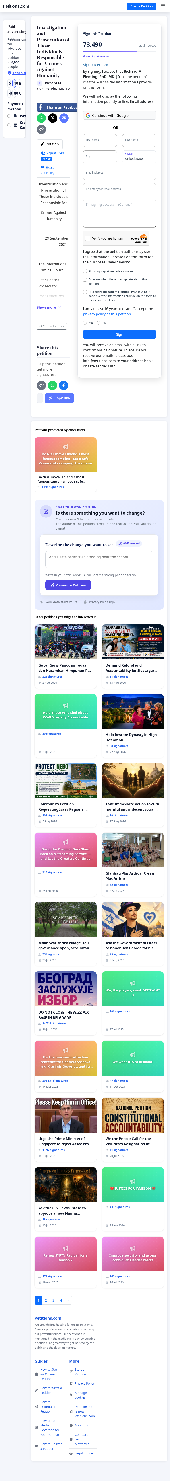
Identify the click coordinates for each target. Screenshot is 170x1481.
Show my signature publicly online (110, 271)
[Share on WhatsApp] (41, 118)
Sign (119, 334)
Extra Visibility (47, 170)
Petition (52, 144)
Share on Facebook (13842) (70, 107)
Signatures (53, 156)
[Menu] (162, 6)
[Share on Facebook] (63, 385)
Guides (41, 1361)
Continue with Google (110, 115)
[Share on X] (52, 118)
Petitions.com (16, 6)
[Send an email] (64, 118)
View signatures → (96, 56)
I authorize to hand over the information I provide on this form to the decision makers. (122, 296)
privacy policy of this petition (107, 314)
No (105, 322)
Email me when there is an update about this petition (117, 281)
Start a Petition (141, 6)
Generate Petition (71, 585)
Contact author (54, 326)
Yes (91, 322)
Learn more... (24, 72)
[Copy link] (41, 129)
